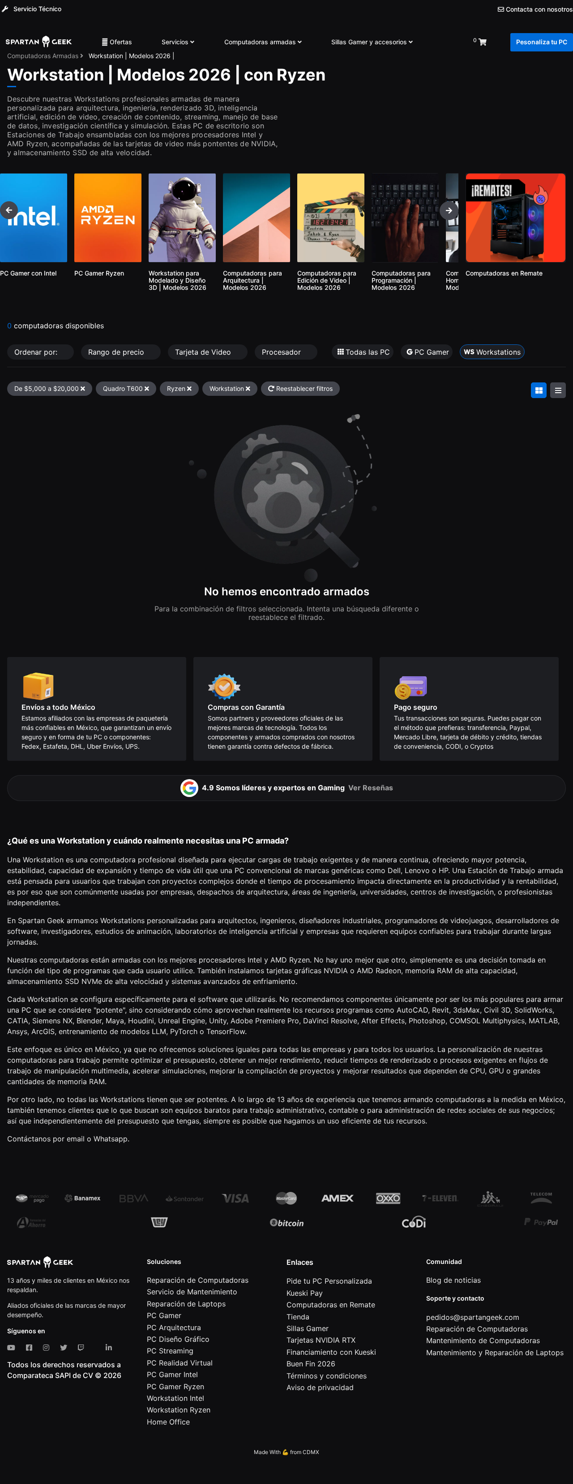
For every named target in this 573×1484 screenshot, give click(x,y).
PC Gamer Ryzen (175, 1386)
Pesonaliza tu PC (541, 42)
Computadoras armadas (261, 42)
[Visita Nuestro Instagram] (48, 1347)
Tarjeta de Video (204, 352)
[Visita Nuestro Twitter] (65, 1347)
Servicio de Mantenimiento (192, 1291)
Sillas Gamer (307, 1328)
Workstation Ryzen (178, 1409)
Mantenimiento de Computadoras (483, 1340)
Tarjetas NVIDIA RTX (320, 1340)
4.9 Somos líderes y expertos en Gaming (297, 787)
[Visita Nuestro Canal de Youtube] (13, 1347)
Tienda (297, 1316)
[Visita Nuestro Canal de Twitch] (83, 1347)
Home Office (168, 1421)
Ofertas (120, 42)
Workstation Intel (175, 1398)
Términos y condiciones (326, 1375)
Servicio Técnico (36, 9)
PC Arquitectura (174, 1327)
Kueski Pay (304, 1293)
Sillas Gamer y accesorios (370, 42)
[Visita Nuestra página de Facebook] (31, 1347)
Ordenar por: (37, 352)
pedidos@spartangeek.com (472, 1317)
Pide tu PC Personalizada (329, 1280)
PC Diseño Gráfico (178, 1339)
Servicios (176, 42)
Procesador (282, 352)
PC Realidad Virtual (180, 1362)
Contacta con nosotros (538, 9)
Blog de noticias (453, 1280)
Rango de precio (117, 352)
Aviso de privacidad (320, 1387)
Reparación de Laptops (186, 1303)
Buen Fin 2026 (310, 1363)
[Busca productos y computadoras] (442, 42)
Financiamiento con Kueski (331, 1352)
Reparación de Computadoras (197, 1280)
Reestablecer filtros (303, 388)
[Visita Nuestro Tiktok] (96, 1347)
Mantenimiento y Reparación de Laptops (495, 1352)
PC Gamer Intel (172, 1374)
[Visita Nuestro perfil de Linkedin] (110, 1347)
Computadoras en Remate (330, 1304)
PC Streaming (170, 1350)
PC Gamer (164, 1315)
